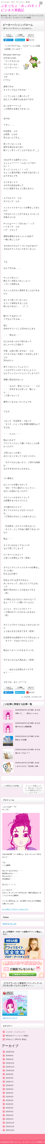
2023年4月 (9, 1093)
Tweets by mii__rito (9, 924)
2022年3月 (9, 1112)
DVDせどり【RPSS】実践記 (16, 1039)
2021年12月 (10, 1123)
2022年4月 (9, 1108)
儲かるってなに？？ (22, 753)
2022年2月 (9, 1115)
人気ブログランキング (9, 1018)
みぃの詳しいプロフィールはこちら (15, 909)
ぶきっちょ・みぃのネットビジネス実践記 (28, 1142)
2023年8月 (9, 1078)
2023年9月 (9, 1074)
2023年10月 (10, 1070)
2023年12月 (10, 1063)
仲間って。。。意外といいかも (26, 713)
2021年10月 (10, 1130)
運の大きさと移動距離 (23, 727)
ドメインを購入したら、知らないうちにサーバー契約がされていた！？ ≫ (33, 789)
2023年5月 (9, 1089)
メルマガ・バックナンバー (33, 697)
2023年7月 (9, 1082)
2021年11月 (10, 1126)
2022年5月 (9, 1104)
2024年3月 (9, 1059)
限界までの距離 (21, 740)
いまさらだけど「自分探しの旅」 (27, 766)
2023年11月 (10, 1067)
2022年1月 (9, 1119)
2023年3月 (9, 1097)
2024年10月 (10, 1052)
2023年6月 (9, 1085)
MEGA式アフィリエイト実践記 (17, 1036)
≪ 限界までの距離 (11, 786)
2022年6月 (9, 1100)
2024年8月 (9, 1056)
